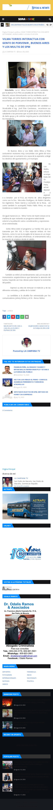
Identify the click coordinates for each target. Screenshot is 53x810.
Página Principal (8, 32)
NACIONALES (31, 678)
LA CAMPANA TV (10, 52)
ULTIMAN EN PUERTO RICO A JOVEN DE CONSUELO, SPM (29, 723)
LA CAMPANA (32, 806)
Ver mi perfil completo (21, 486)
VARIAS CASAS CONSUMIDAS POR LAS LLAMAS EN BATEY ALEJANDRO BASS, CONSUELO (32, 701)
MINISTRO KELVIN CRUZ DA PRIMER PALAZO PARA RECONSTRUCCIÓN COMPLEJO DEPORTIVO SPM (31, 764)
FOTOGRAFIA (7, 675)
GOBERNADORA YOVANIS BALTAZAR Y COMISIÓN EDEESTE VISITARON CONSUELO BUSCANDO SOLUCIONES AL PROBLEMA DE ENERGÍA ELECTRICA (31, 788)
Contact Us (33, 802)
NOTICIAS (5, 681)
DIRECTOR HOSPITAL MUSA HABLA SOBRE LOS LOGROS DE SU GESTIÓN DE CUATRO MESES (32, 775)
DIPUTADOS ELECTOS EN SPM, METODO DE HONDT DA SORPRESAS (31, 393)
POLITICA (30, 681)
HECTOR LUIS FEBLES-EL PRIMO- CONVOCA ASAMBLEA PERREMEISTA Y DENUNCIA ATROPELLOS (30, 382)
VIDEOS (5, 684)
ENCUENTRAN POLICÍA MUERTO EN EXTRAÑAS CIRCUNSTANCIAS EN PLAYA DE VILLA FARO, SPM (32, 712)
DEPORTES (6, 672)
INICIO (29, 675)
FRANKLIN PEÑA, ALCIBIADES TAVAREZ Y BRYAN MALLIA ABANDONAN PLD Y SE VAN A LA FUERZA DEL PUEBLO (31, 369)
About (25, 802)
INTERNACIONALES (9, 678)
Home (18, 802)
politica (17, 32)
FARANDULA (31, 672)
